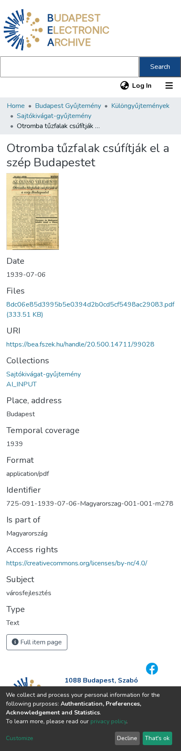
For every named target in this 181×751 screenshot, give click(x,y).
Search (160, 66)
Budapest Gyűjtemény (68, 105)
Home (16, 105)
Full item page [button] (40, 642)
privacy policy (108, 721)
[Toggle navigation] (169, 85)
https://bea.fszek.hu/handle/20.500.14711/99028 (80, 344)
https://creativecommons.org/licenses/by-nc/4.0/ (76, 563)
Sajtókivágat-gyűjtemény (54, 116)
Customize (19, 738)
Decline (127, 738)
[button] (124, 86)
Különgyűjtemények (140, 105)
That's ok (157, 738)
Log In (142, 85)
